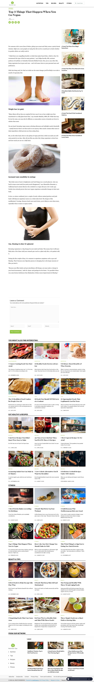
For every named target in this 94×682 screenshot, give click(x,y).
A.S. (9, 375)
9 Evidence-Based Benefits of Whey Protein (71, 365)
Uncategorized (12, 361)
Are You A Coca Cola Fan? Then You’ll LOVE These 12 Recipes (46, 439)
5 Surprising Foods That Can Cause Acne (20, 619)
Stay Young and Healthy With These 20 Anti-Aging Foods (71, 584)
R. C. (9, 447)
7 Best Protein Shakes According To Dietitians (19, 510)
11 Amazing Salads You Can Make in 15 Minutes (20, 473)
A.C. (9, 594)
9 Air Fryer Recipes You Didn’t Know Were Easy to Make (19, 439)
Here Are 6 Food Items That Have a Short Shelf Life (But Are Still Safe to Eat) (55, 670)
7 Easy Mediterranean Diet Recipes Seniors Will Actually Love (76, 653)
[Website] (51, 326)
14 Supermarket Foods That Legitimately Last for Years (70, 400)
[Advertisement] (34, 35)
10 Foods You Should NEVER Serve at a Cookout (47, 400)
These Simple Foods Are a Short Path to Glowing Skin (72, 619)
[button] (9, 22)
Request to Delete (66, 680)
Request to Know (55, 680)
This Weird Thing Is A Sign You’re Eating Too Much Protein (72, 545)
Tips (47, 3)
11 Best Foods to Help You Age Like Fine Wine (20, 584)
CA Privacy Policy (44, 680)
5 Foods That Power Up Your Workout (45, 510)
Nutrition (39, 3)
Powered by (32, 680)
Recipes (53, 3)
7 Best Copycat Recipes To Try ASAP (71, 439)
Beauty (61, 3)
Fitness (69, 3)
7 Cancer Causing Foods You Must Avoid (20, 365)
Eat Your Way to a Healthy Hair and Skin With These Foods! (45, 619)
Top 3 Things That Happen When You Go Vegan (20, 545)
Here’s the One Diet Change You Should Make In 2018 (46, 545)
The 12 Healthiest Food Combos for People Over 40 (19, 400)
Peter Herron (64, 481)
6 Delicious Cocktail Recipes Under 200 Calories (71, 473)
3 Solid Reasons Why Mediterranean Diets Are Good (72, 510)
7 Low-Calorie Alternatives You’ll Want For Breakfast (46, 473)
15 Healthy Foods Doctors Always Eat (46, 365)
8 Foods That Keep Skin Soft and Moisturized (46, 584)
